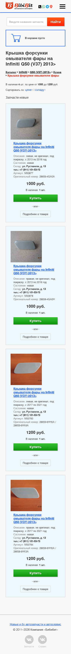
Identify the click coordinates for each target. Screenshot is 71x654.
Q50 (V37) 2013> (40, 72)
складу (39, 89)
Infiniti (23, 72)
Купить (35, 198)
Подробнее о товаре (35, 214)
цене (28, 89)
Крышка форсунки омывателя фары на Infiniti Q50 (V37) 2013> (33, 147)
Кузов (57, 72)
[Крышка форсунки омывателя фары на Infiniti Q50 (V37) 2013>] (35, 124)
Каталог (11, 72)
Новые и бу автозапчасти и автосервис (35, 624)
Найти (56, 22)
